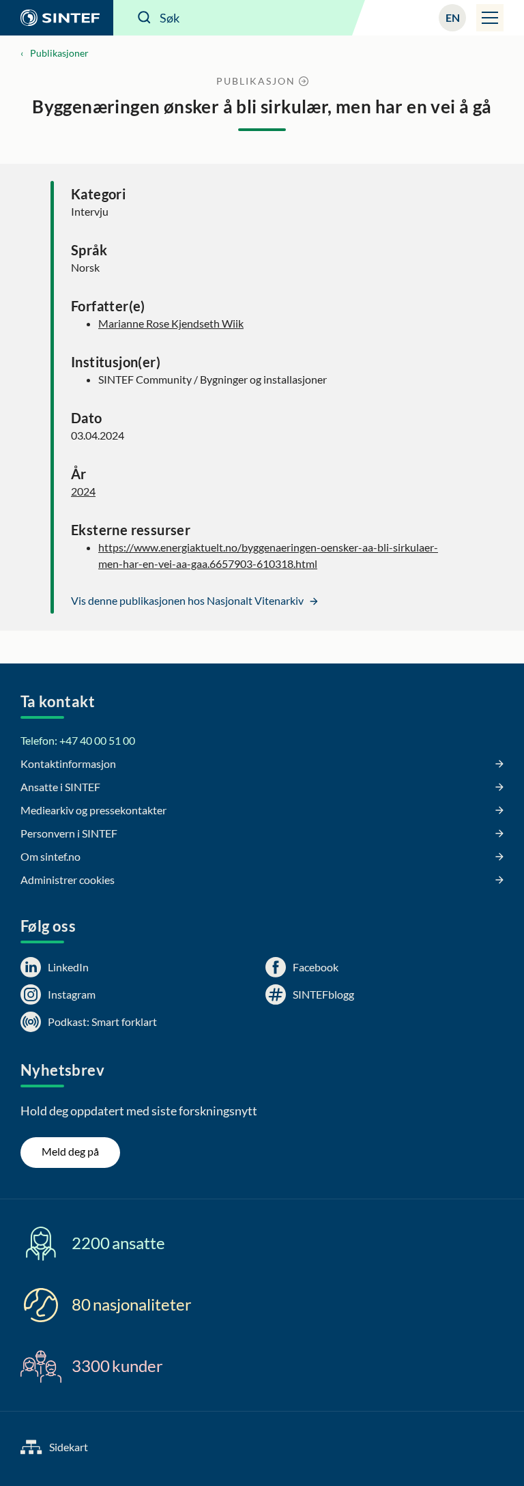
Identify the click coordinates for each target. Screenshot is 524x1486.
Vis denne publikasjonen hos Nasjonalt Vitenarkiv (188, 600)
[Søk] (145, 18)
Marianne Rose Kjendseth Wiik (171, 323)
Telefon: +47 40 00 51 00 (77, 740)
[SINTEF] (56, 17)
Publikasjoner (59, 53)
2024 (83, 491)
